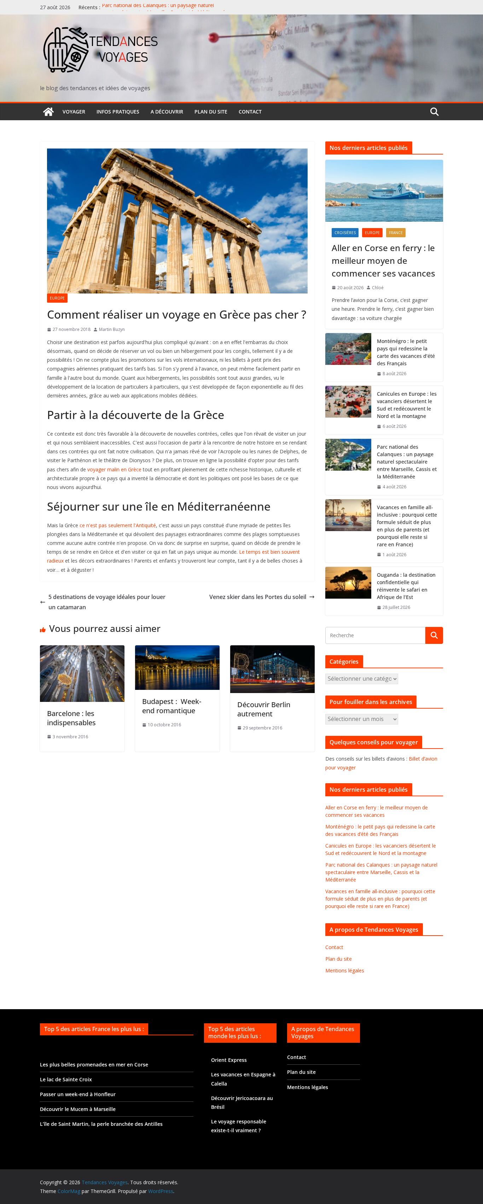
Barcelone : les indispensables (71, 718)
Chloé (378, 288)
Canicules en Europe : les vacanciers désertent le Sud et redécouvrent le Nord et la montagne (407, 404)
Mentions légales (344, 970)
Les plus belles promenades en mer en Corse (94, 1064)
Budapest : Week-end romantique (171, 706)
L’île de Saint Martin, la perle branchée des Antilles (101, 1124)
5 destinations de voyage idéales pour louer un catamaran (106, 602)
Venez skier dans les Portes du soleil (257, 597)
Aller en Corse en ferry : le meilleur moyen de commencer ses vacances (383, 260)
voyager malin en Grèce (114, 469)
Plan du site (210, 111)
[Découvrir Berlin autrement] (272, 650)
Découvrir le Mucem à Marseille (78, 1109)
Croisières (345, 232)
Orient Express (229, 1060)
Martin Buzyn (112, 329)
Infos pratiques (118, 111)
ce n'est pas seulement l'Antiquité (118, 525)
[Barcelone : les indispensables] (82, 650)
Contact (250, 111)
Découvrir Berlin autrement (263, 709)
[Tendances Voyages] (48, 111)
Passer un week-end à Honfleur (78, 1094)
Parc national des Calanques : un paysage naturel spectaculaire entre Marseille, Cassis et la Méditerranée (165, 11)
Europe (57, 298)
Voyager (74, 111)
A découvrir (167, 111)
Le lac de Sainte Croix (66, 1079)
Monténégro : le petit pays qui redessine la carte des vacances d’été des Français (406, 352)
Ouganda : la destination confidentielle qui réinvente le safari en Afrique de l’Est (406, 585)
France (396, 232)
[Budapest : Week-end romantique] (177, 650)
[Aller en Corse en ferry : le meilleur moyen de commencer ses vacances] (384, 191)
